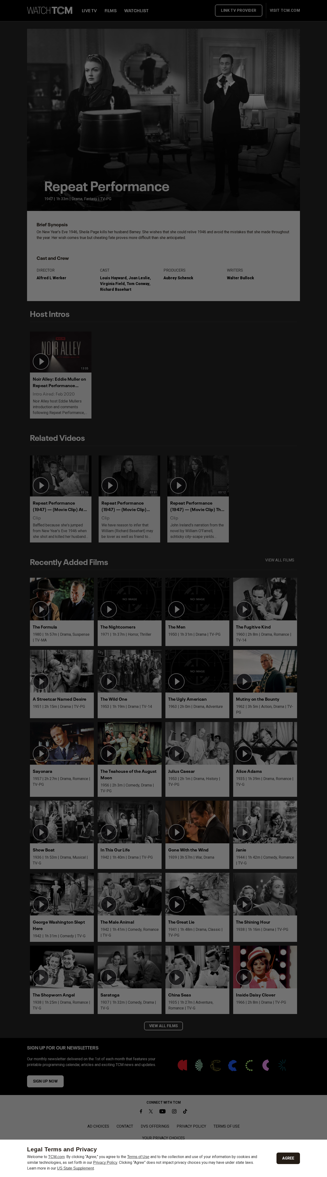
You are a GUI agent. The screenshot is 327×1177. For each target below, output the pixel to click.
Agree (288, 1158)
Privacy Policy (105, 1162)
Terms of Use (138, 1157)
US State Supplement (75, 1168)
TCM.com (56, 1157)
